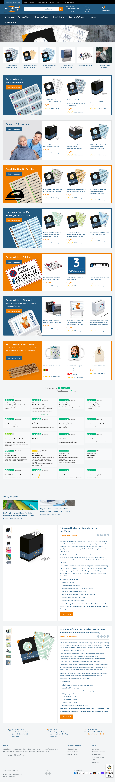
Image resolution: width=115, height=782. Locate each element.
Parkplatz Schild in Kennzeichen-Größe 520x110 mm (99, 278)
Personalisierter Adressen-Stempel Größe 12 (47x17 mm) (52, 321)
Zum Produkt (67, 614)
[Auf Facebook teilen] (98, 535)
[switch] (109, 776)
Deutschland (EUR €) (9, 770)
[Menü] (112, 765)
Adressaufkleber (72, 749)
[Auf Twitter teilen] (104, 535)
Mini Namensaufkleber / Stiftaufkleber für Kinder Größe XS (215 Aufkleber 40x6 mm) (76, 234)
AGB (93, 760)
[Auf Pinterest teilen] (101, 535)
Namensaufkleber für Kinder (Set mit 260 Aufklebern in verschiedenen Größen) (52, 234)
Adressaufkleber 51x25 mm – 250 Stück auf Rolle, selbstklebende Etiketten (75, 147)
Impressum (95, 749)
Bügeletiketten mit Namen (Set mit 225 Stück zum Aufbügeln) (52, 190)
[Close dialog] (68, 732)
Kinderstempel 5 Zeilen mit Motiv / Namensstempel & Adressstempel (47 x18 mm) (75, 322)
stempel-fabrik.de (69, 2)
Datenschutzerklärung (99, 752)
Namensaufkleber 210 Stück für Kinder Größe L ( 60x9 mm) (99, 233)
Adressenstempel (72, 754)
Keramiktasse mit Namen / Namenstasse (51, 366)
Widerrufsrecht (97, 754)
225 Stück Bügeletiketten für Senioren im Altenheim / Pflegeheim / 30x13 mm (98, 147)
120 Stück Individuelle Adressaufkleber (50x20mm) (52, 101)
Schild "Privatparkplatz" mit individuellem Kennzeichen (51, 278)
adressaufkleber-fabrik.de (13, 2)
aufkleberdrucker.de (55, 2)
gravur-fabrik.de (42, 2)
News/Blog (95, 762)
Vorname (50, 759)
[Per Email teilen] (108, 535)
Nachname (51, 765)
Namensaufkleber (72, 752)
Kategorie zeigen (14, 87)
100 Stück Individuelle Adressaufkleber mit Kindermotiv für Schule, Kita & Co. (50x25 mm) (76, 103)
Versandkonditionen (98, 757)
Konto (87, 11)
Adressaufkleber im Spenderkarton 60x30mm (97, 101)
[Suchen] (61, 9)
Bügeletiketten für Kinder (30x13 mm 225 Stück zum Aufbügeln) (76, 190)
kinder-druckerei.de (29, 2)
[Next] (111, 95)
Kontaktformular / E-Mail (96, 734)
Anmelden (58, 773)
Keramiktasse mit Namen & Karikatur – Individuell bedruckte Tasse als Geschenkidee (75, 368)
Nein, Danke (57, 777)
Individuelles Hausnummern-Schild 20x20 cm (75, 278)
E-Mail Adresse (53, 753)
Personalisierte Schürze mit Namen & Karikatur (98, 366)
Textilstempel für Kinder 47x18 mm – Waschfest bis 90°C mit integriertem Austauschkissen (99, 322)
